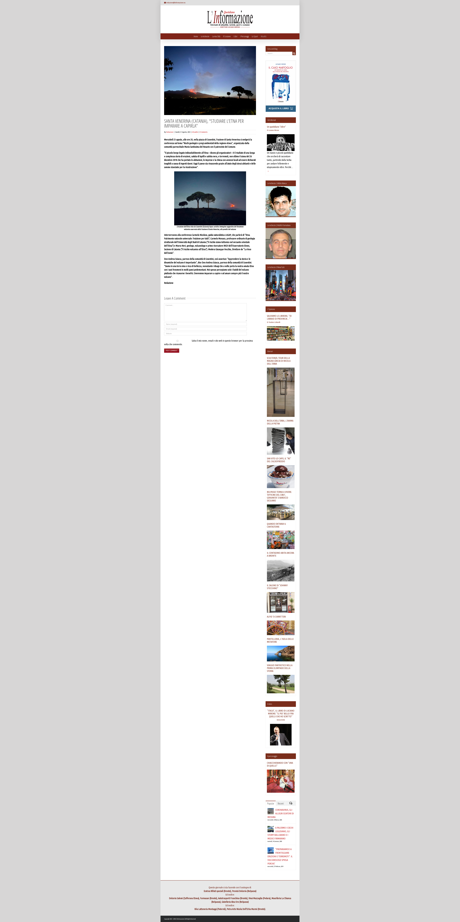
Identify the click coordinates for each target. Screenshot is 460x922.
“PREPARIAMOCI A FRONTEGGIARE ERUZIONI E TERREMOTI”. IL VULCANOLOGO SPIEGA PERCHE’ (280, 856)
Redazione (169, 132)
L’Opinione (271, 309)
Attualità (195, 132)
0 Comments (204, 132)
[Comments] (291, 803)
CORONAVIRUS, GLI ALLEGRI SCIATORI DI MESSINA (280, 813)
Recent (281, 803)
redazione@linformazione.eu (175, 3)
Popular (270, 803)
